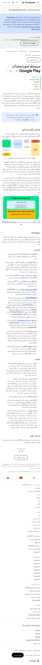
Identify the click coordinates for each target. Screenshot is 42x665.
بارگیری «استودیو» (35, 597)
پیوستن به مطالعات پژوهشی (33, 618)
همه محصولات (36, 643)
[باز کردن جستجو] (17, 2)
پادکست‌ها (37, 507)
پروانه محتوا (6, 464)
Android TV (37, 552)
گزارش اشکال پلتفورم (34, 608)
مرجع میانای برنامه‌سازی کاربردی (32, 594)
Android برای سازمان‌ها (34, 491)
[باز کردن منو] (38, 2)
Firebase (37, 637)
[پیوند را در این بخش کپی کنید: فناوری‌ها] (32, 250)
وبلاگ (39, 504)
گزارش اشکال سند (35, 612)
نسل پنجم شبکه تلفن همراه (33, 531)
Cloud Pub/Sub (14, 323)
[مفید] (29, 55)
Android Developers (34, 51)
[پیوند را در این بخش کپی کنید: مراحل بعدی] (28, 436)
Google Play (34, 10)
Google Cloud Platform (33, 640)
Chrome (37, 634)
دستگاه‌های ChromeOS (34, 546)
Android (37, 488)
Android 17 (37, 560)
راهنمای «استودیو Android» (32, 588)
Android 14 (37, 570)
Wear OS (37, 543)
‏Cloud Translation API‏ (21, 40)
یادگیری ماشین (36, 518)
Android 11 (37, 579)
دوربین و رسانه (36, 525)
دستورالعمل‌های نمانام (20, 650)
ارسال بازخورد (33, 60)
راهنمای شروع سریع (24, 317)
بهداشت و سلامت (36, 522)
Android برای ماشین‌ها (34, 549)
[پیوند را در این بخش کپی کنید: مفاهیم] (33, 359)
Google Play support (34, 615)
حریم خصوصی (36, 528)
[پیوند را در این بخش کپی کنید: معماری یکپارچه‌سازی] (20, 129)
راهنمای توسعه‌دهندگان (34, 591)
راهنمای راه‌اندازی (35, 442)
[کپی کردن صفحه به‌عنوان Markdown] (10, 71)
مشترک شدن (17, 655)
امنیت (38, 494)
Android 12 (37, 576)
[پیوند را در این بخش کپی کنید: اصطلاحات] (29, 233)
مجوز (29, 650)
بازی (39, 515)
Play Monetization (17, 10)
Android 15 (37, 567)
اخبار (39, 501)
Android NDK (36, 600)
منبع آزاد (38, 498)
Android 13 (37, 573)
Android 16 (37, 563)
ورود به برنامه (6, 2)
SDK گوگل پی (24, 120)
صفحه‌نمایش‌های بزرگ (34, 539)
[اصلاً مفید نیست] (26, 55)
